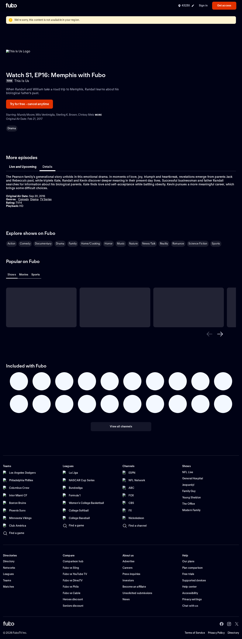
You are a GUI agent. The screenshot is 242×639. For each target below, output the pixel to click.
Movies (23, 274)
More (98, 114)
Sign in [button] (203, 5)
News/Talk (148, 243)
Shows (12, 274)
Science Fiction (197, 243)
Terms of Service (195, 632)
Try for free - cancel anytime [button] (29, 104)
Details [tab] (47, 167)
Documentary (43, 243)
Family (73, 243)
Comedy (25, 243)
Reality (164, 243)
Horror (108, 243)
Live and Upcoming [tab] (22, 167)
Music (121, 243)
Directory (233, 632)
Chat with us (190, 605)
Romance (178, 243)
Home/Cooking (90, 243)
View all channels (121, 426)
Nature (133, 243)
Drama (12, 128)
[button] (209, 334)
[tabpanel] (121, 191)
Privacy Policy (216, 632)
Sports (216, 243)
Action (11, 243)
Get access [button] (224, 5)
